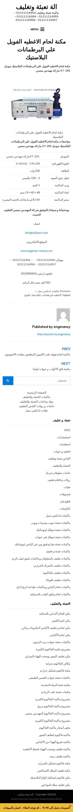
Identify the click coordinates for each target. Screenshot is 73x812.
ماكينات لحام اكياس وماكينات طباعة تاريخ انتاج (43, 587)
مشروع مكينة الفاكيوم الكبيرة (53, 649)
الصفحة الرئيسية (36, 392)
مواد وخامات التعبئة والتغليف (36, 401)
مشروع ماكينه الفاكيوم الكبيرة (52, 699)
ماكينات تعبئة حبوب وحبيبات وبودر (50, 522)
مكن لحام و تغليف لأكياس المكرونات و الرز (45, 627)
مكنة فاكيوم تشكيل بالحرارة (54, 763)
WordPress (56, 799)
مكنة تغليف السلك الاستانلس (53, 770)
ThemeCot (33, 799)
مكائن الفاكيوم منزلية (58, 663)
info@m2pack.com (36, 232)
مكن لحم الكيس (61, 620)
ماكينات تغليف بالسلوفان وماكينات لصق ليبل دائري (41, 558)
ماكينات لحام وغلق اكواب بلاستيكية (50, 594)
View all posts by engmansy (53, 334)
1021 (67, 429)
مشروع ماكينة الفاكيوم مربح (54, 706)
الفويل (27, 294)
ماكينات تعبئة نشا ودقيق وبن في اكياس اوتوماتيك (42, 544)
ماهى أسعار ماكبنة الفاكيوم (54, 727)
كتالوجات (65, 508)
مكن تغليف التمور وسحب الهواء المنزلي (47, 656)
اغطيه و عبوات (62, 451)
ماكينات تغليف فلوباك (58, 579)
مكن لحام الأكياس (60, 635)
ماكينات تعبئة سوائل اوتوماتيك (53, 529)
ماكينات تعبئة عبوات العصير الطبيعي (49, 677)
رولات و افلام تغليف (59, 479)
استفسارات (63, 437)
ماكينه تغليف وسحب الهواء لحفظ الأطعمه (46, 749)
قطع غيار (65, 501)
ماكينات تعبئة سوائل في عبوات (52, 537)
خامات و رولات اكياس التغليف (36, 406)
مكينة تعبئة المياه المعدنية (55, 684)
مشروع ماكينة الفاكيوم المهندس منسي (47, 713)
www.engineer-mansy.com (36, 250)
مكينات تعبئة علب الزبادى (55, 691)
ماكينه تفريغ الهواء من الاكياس (53, 741)
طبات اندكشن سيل (36, 410)
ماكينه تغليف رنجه (60, 756)
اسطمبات (64, 444)
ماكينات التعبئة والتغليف (36, 396)
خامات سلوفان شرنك (58, 472)
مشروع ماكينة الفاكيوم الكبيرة (52, 720)
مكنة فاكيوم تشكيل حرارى (55, 670)
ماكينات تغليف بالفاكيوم (56, 572)
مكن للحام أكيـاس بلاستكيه (54, 613)
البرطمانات (47, 294)
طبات (67, 487)
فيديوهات (65, 494)
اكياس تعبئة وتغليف (59, 458)
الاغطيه (57, 294)
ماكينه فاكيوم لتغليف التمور (54, 734)
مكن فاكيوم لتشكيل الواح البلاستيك (50, 777)
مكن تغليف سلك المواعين (55, 784)
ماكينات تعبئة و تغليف (58, 551)
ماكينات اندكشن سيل (48, 291)
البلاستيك (36, 294)
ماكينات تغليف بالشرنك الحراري (52, 565)
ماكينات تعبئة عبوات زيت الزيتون (51, 642)
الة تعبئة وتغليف (36, 7)
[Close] (70, 806)
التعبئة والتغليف (61, 465)
